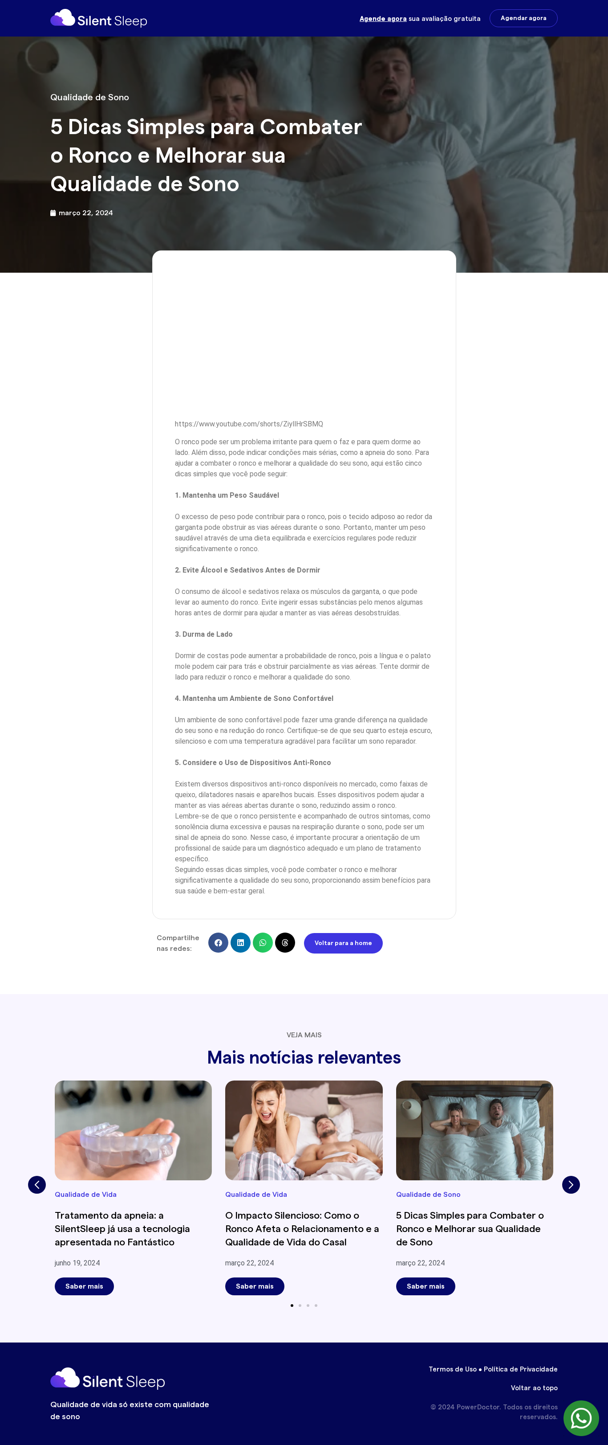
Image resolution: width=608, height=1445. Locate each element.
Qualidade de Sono (89, 97)
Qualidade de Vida (86, 1194)
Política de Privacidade (521, 1369)
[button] (218, 943)
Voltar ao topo (534, 1388)
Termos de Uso (453, 1369)
